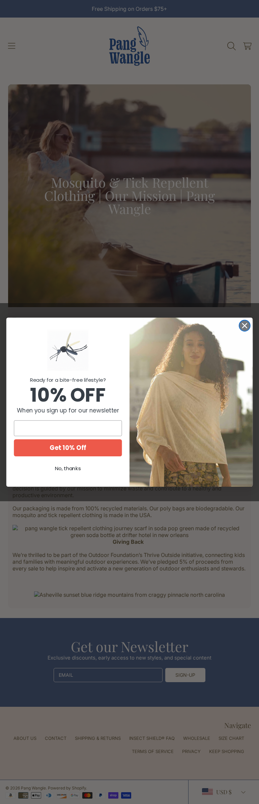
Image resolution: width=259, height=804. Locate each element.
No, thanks (68, 468)
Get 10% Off (68, 447)
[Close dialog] (244, 325)
